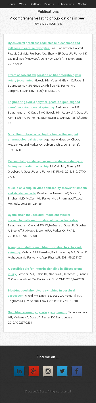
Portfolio (35, 4)
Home (11, 4)
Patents (49, 4)
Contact (83, 4)
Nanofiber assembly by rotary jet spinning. (37, 312)
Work (22, 4)
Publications (66, 4)
